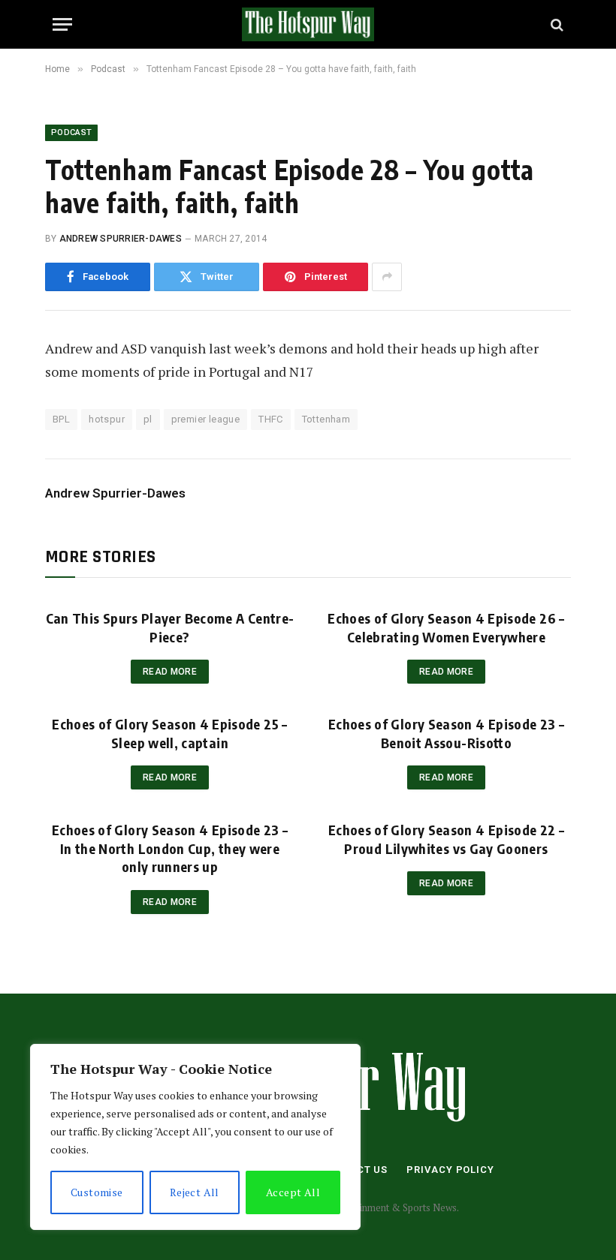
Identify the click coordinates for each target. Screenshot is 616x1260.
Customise (97, 1192)
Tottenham (326, 419)
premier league (205, 419)
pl (147, 419)
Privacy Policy (450, 1169)
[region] (195, 1137)
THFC (270, 419)
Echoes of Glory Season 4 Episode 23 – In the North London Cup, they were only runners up (170, 848)
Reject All (194, 1192)
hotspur (107, 419)
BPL (61, 419)
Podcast (71, 132)
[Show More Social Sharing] (387, 277)
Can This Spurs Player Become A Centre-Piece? (170, 627)
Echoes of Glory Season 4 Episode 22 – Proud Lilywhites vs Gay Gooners (446, 838)
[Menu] (62, 24)
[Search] (555, 24)
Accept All (293, 1192)
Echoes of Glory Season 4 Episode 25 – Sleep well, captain (169, 732)
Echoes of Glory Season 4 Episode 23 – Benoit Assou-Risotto (446, 732)
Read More (170, 671)
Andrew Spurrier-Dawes (120, 238)
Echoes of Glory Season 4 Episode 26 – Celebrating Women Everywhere (446, 627)
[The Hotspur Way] (308, 24)
